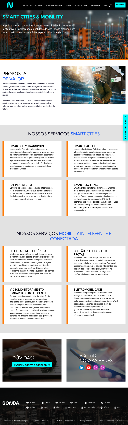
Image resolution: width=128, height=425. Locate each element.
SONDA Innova (80, 5)
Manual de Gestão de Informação (16, 421)
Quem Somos (26, 5)
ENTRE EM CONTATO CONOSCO (30, 365)
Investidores (94, 5)
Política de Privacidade (65, 421)
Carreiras (68, 5)
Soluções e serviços (53, 5)
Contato (120, 5)
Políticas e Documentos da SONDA (111, 421)
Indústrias (38, 5)
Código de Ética (86, 421)
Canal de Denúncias (42, 421)
